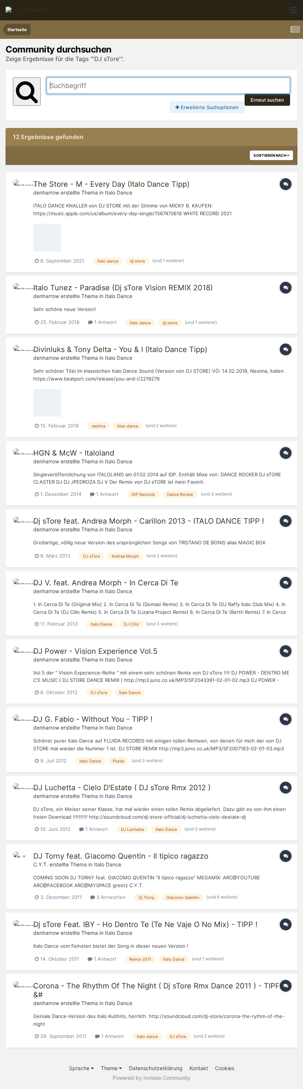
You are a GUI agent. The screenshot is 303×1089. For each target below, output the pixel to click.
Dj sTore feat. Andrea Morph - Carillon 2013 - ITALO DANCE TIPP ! (148, 521)
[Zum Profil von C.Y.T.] (21, 860)
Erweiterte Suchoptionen (209, 107)
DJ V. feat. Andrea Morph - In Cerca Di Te (105, 582)
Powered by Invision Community (151, 1078)
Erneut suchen (267, 100)
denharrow (46, 192)
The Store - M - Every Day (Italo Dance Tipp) (111, 184)
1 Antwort (105, 322)
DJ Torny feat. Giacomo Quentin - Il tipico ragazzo (120, 856)
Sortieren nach (270, 155)
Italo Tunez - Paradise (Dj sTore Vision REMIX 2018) (123, 287)
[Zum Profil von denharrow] (21, 188)
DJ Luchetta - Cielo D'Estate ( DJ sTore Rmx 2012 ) (122, 787)
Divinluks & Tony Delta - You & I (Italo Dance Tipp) (120, 349)
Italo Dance (118, 192)
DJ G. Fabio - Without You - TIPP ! (93, 719)
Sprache (80, 1068)
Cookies (224, 1068)
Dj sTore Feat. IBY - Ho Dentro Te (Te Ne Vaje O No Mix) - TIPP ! (145, 924)
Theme (110, 1068)
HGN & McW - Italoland (73, 453)
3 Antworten (110, 897)
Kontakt (199, 1068)
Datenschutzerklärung (156, 1068)
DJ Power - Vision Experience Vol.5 (95, 651)
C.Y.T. (40, 864)
